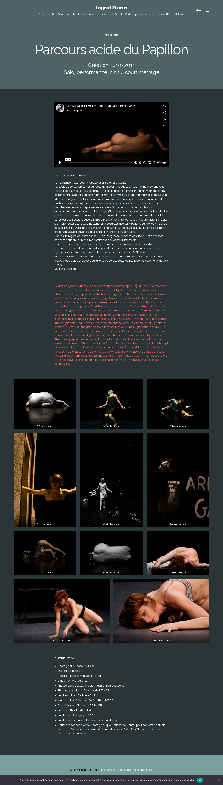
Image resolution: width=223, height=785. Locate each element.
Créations (111, 35)
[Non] (219, 780)
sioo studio (124, 769)
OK (200, 780)
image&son (108, 769)
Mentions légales (143, 769)
